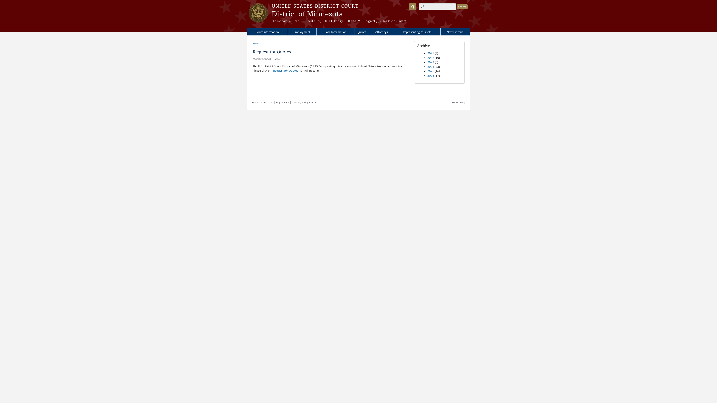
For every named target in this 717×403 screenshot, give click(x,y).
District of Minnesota (307, 14)
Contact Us (267, 102)
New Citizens (455, 32)
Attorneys (381, 32)
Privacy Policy (458, 102)
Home (256, 43)
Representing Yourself (417, 32)
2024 (430, 66)
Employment (302, 32)
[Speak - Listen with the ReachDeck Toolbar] (412, 6)
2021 (430, 53)
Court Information (267, 32)
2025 (430, 71)
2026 (430, 75)
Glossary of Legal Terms (304, 102)
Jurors (362, 32)
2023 (430, 62)
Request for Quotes (285, 70)
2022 (430, 58)
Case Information (336, 32)
